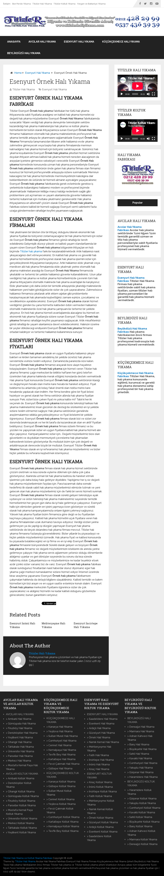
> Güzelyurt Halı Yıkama (101, 732)
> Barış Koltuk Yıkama (139, 826)
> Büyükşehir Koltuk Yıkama (143, 821)
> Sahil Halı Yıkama (138, 753)
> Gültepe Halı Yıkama (59, 768)
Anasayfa (13, 41)
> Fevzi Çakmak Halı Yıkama (62, 763)
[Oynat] (121, 94)
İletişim (6, 4)
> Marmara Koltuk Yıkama (142, 839)
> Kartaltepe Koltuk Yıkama (62, 821)
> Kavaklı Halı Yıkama (139, 758)
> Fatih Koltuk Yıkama (99, 796)
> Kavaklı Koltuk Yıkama (141, 812)
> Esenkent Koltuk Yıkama (102, 831)
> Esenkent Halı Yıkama (100, 723)
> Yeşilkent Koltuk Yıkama (21, 832)
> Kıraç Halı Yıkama (98, 769)
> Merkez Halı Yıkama (18, 760)
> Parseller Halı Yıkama (19, 756)
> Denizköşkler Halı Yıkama (21, 732)
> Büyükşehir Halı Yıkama (141, 749)
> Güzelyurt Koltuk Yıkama (102, 822)
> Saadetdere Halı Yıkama (102, 718)
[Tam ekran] (153, 94)
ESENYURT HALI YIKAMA (102, 714)
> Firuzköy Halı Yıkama (19, 728)
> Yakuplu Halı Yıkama (140, 767)
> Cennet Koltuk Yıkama (60, 799)
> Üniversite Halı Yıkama (20, 751)
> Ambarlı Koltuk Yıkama (20, 778)
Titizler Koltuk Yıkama (64, 4)
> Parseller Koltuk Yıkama (21, 805)
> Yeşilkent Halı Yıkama (19, 737)
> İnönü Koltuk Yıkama (100, 786)
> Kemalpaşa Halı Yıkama (61, 749)
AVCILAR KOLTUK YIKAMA (22, 773)
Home (18, 72)
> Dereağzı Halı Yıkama (140, 726)
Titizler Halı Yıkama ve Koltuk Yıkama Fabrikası (27, 858)
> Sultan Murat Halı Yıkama (62, 736)
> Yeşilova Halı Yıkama (59, 731)
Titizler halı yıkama (31, 251)
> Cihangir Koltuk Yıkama (20, 791)
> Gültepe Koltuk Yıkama (60, 786)
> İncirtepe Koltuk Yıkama (102, 791)
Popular (137, 202)
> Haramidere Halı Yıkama (142, 776)
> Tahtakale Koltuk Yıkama (21, 827)
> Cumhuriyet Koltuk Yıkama (62, 817)
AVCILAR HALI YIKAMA (20, 714)
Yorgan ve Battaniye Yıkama (91, 4)
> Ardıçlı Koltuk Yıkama (100, 827)
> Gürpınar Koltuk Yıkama (141, 798)
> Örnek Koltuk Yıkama (100, 817)
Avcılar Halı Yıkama (42, 41)
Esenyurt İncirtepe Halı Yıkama (86, 625)
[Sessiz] (148, 94)
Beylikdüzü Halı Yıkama (23, 53)
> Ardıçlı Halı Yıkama (99, 728)
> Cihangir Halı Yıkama (19, 742)
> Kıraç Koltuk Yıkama (99, 782)
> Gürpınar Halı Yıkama (140, 772)
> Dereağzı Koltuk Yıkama (142, 844)
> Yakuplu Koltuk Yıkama (141, 803)
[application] (138, 86)
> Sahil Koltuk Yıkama (139, 817)
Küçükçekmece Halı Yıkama (121, 41)
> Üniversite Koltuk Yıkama (21, 818)
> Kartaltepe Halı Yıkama (60, 759)
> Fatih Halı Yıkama (98, 755)
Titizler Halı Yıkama (42, 4)
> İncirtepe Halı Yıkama (100, 759)
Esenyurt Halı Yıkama (79, 41)
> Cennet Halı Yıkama (58, 745)
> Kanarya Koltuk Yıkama (60, 781)
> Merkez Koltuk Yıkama (20, 823)
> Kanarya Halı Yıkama (59, 726)
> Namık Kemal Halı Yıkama (103, 742)
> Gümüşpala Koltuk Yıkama (22, 796)
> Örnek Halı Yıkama (98, 737)
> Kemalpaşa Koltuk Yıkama (62, 826)
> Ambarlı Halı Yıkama (18, 718)
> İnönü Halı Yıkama (98, 764)
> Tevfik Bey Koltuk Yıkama (62, 831)
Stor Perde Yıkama (21, 4)
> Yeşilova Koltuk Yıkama (61, 803)
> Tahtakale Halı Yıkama (20, 746)
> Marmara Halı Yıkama (140, 731)
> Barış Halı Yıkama (138, 744)
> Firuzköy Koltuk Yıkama (20, 800)
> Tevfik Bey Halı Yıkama (60, 754)
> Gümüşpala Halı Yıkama (21, 723)
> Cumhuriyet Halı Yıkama (61, 740)
